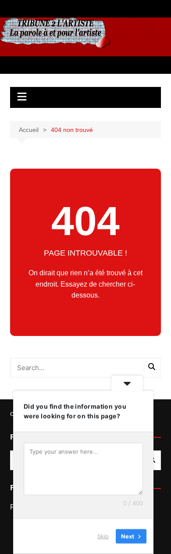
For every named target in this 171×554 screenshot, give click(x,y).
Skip (103, 536)
